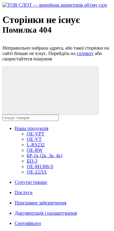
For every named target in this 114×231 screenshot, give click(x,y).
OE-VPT (35, 133)
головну (85, 53)
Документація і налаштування (46, 213)
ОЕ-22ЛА (37, 171)
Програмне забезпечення (40, 202)
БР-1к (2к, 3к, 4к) (44, 155)
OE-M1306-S (40, 166)
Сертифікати (28, 223)
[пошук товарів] (50, 91)
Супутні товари (31, 182)
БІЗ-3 (32, 161)
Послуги (24, 192)
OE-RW (35, 150)
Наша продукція (31, 128)
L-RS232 (36, 144)
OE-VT (34, 139)
